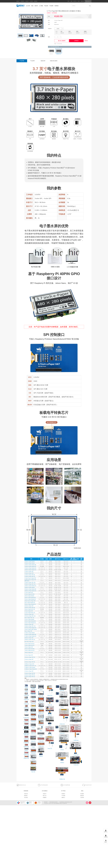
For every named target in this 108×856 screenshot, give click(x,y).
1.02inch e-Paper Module (30, 561)
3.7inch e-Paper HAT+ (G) (30, 612)
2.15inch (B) (26, 738)
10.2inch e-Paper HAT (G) (30, 657)
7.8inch (62, 698)
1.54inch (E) (26, 699)
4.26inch (41, 707)
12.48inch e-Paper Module (30, 667)
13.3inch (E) (76, 764)
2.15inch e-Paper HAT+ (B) (30, 582)
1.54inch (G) (26, 703)
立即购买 (76, 40)
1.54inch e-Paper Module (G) (30, 568)
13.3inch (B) (76, 740)
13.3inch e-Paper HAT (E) (30, 676)
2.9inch (33, 699)
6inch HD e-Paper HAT (29, 641)
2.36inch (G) (26, 746)
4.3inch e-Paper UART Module (31, 629)
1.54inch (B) (26, 695)
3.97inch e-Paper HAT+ (29, 614)
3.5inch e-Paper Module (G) (30, 604)
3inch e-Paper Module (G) (30, 602)
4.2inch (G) (41, 702)
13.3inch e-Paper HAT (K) (30, 674)
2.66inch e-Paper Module (30, 587)
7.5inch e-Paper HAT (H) (29, 650)
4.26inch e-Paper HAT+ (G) (30, 626)
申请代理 (22, 1)
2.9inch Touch (33, 712)
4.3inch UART (41, 718)
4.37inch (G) (41, 725)
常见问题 (26, 797)
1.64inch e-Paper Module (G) (30, 569)
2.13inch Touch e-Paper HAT (30, 578)
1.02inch (26, 687)
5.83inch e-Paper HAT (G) (30, 639)
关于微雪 (63, 795)
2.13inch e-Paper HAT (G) (30, 576)
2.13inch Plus (26, 717)
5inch (41, 730)
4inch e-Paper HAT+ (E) (29, 617)
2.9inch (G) (33, 707)
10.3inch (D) (62, 733)
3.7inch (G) (33, 753)
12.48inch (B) (76, 706)
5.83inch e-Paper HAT (29, 637)
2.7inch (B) (33, 694)
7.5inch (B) (50, 735)
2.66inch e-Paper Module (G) (30, 590)
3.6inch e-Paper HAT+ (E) (30, 609)
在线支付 (44, 793)
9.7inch (62, 707)
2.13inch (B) (26, 721)
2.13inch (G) (26, 725)
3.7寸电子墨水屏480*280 (54, 46)
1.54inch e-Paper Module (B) (30, 564)
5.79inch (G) (41, 746)
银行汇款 (44, 795)
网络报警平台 (30, 803)
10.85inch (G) (62, 779)
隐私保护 (82, 795)
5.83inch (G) (49, 695)
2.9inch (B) (33, 703)
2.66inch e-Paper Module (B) (30, 589)
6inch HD (62, 690)
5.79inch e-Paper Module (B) (30, 634)
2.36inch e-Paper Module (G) (30, 585)
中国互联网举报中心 (22, 803)
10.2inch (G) (62, 724)
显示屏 (36, 5)
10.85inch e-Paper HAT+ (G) (30, 665)
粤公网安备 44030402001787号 (66, 802)
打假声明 (31, 1)
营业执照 (46, 802)
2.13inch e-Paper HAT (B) (30, 574)
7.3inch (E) (50, 704)
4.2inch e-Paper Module (29, 619)
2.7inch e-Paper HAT (29, 592)
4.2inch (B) (41, 696)
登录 (68, 1)
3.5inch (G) (33, 721)
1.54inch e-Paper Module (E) (30, 566)
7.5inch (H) (50, 748)
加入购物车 (63, 40)
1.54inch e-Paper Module (30, 563)
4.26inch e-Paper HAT (29, 624)
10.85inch (62, 762)
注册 (71, 1)
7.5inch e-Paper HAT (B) (29, 648)
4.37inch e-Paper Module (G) (30, 627)
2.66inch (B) (26, 754)
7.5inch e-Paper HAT (29, 647)
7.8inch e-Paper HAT (29, 652)
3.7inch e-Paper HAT (29, 610)
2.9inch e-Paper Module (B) (30, 597)
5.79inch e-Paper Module (30, 632)
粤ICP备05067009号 (54, 802)
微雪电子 (18, 1)
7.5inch (49, 725)
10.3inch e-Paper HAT (29, 659)
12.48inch (76, 695)
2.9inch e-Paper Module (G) (30, 599)
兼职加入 (63, 797)
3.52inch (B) (33, 733)
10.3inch (62, 749)
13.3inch (76, 722)
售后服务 (82, 793)
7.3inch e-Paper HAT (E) (29, 643)
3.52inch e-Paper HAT (29, 605)
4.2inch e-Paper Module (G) (30, 622)
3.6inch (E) (33, 741)
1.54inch (26, 691)
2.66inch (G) (26, 758)
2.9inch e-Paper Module (29, 595)
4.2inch (41, 689)
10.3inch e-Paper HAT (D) (30, 661)
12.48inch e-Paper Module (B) (31, 669)
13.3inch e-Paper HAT (29, 671)
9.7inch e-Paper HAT (29, 655)
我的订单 (82, 1)
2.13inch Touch (26, 729)
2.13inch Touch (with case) (26, 734)
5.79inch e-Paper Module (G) (30, 636)
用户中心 (75, 1)
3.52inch (33, 727)
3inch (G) (33, 716)
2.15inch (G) (26, 742)
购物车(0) (88, 1)
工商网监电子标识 (39, 803)
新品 (32, 5)
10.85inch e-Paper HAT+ (29, 663)
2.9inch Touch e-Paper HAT (30, 600)
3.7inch (33, 747)
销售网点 (26, 795)
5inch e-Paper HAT (28, 631)
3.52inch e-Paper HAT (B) (30, 607)
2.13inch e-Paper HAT (29, 571)
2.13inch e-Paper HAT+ (29, 573)
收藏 (87, 40)
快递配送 (44, 797)
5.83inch (41, 756)
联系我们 (57, 5)
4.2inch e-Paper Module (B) (30, 620)
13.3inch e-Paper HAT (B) (30, 673)
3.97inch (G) (33, 765)
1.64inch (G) (26, 708)
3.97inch (33, 759)
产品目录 (46, 5)
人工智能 (41, 5)
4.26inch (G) (41, 713)
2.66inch (26, 750)
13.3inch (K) (76, 755)
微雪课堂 (35, 1)
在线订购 (26, 1)
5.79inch (41, 735)
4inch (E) (33, 771)
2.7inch (33, 688)
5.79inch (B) (41, 741)
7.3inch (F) (50, 715)
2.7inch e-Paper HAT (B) (29, 594)
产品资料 (51, 5)
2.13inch (26, 711)
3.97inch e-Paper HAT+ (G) (30, 615)
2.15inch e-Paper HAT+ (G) (30, 584)
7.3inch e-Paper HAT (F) (29, 645)
